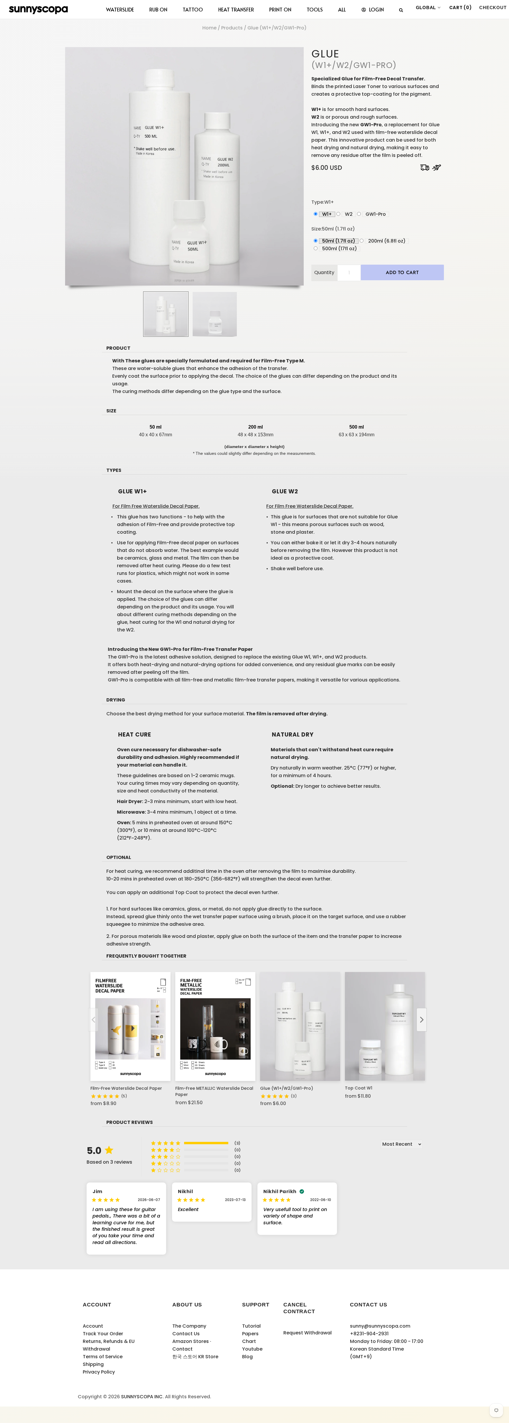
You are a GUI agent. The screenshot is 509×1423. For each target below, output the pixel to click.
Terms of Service (103, 1356)
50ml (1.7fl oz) (338, 241)
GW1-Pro (376, 214)
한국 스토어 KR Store (195, 1356)
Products (232, 27)
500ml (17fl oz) (339, 248)
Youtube (252, 1349)
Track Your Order (103, 1333)
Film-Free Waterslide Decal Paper (126, 1088)
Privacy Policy (99, 1372)
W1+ (327, 214)
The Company (189, 1326)
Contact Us (186, 1333)
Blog (247, 1356)
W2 (349, 214)
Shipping (93, 1364)
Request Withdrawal (307, 1332)
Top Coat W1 (358, 1088)
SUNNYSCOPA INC (142, 1396)
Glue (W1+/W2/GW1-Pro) (286, 1088)
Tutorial (251, 1326)
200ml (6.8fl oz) (387, 241)
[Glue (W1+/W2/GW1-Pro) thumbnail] (166, 314)
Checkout (492, 7)
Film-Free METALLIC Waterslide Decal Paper (214, 1091)
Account (93, 1326)
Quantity (324, 272)
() (460, 7)
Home (209, 27)
